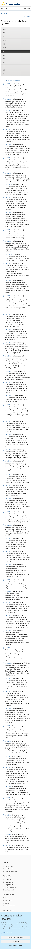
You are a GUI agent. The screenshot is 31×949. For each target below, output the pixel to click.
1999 (4, 59)
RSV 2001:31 (8, 421)
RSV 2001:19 (8, 580)
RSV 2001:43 (8, 254)
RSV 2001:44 (8, 241)
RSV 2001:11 (8, 691)
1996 (4, 70)
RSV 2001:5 (8, 787)
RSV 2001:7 (8, 756)
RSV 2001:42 (8, 263)
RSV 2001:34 (8, 382)
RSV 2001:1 (8, 845)
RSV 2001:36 (8, 356)
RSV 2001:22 (8, 538)
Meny (28, 8)
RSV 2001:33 (8, 396)
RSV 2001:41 (8, 281)
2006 (4, 44)
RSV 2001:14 (8, 648)
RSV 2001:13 (8, 663)
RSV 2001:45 (8, 230)
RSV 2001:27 (8, 474)
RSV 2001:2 (8, 834)
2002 (4, 29)
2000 (4, 55)
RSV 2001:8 (8, 741)
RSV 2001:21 (8, 551)
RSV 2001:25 (8, 499)
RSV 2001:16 (8, 615)
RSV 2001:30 (8, 434)
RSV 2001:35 (8, 371)
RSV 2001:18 (8, 591)
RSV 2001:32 (8, 405)
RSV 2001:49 (8, 173)
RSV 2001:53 (8, 110)
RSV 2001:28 (8, 461)
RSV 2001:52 (8, 129)
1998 (4, 62)
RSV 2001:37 (8, 343)
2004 (4, 36)
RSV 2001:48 (8, 184)
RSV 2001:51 (8, 145)
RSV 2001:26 (8, 485)
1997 (4, 66)
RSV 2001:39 (8, 314)
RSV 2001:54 (8, 99)
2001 (4, 51)
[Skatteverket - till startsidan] (11, 3)
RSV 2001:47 (8, 197)
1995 (4, 74)
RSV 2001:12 (8, 678)
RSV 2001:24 (8, 512)
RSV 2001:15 (8, 631)
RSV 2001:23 (8, 525)
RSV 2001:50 (8, 158)
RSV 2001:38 (8, 329)
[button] (20, 8)
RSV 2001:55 (8, 84)
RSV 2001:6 (8, 767)
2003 (4, 33)
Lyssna (28, 16)
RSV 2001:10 (8, 709)
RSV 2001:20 (8, 565)
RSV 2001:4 (8, 798)
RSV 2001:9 (8, 726)
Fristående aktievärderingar (11, 80)
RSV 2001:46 (8, 213)
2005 (4, 40)
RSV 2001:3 (8, 815)
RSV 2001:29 (8, 450)
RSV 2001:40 (8, 296)
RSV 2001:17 (8, 602)
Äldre (5, 13)
